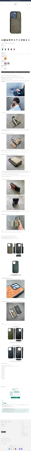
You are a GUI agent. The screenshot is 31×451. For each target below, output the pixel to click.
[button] (2, 45)
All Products (22, 422)
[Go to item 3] (7, 40)
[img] (3, 402)
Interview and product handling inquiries (25, 434)
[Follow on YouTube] (5, 443)
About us (22, 423)
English (19, 445)
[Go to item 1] (2, 40)
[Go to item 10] (24, 40)
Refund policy (22, 428)
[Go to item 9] (22, 40)
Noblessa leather (17, 211)
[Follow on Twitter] (1, 443)
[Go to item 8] (19, 40)
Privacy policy (22, 429)
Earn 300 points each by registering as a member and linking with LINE (13, 0)
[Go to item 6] (14, 40)
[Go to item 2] (5, 40)
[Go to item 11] (26, 40)
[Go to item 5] (12, 40)
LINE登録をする (2, 424)
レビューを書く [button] (15, 397)
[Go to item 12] (29, 40)
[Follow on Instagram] (3, 443)
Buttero (14, 211)
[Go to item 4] (9, 40)
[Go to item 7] (17, 40)
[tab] (3, 77)
